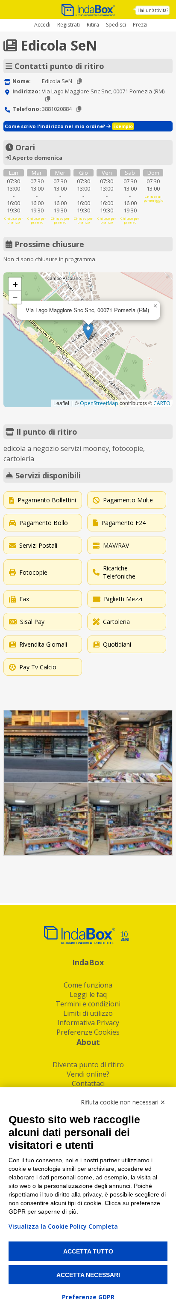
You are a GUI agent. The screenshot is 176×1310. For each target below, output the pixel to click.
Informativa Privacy (88, 1022)
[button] (88, 331)
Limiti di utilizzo (88, 1013)
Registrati (68, 24)
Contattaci (88, 1083)
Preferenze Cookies (88, 1032)
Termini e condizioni (88, 1004)
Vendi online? (88, 1074)
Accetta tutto (88, 1251)
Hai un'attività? (153, 10)
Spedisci (116, 24)
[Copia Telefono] (78, 109)
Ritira (93, 24)
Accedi (42, 24)
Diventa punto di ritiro (88, 1064)
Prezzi (140, 24)
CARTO (161, 403)
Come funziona (88, 985)
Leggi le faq (88, 994)
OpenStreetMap (99, 403)
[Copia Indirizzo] (47, 98)
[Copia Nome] (79, 81)
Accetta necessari (88, 1274)
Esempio (123, 126)
